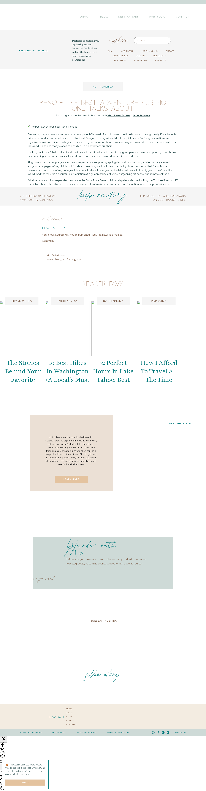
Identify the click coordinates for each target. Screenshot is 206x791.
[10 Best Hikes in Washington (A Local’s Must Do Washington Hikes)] (67, 328)
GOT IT (25, 782)
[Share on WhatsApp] (2, 789)
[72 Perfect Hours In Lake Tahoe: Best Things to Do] (113, 328)
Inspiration (158, 301)
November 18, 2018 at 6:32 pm (65, 522)
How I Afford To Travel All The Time (159, 371)
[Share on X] (2, 751)
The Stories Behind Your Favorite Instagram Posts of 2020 (23, 380)
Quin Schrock (141, 115)
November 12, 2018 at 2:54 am (64, 356)
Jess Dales (57, 385)
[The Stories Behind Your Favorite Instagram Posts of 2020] (22, 328)
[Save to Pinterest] (3, 739)
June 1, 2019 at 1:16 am (60, 676)
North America (103, 87)
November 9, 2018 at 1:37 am (64, 259)
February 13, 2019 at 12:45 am (64, 615)
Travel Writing (21, 301)
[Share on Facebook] (2, 746)
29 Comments (52, 218)
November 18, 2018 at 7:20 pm (69, 494)
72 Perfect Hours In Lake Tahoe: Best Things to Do (113, 375)
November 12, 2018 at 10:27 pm (69, 389)
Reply (50, 278)
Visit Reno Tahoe (119, 115)
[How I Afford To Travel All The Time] (159, 328)
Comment (48, 240)
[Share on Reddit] (2, 757)
